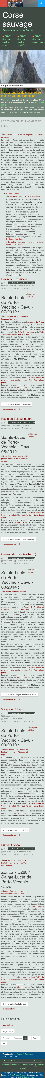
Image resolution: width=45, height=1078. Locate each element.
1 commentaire (9, 1009)
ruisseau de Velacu (36, 322)
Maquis (13, 1061)
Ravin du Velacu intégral (17, 418)
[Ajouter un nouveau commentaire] (19, 409)
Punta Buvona (10, 845)
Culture (30, 1065)
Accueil (19, 1054)
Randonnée (6, 1065)
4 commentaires (9, 409)
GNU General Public (27, 1077)
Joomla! (22, 1075)
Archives (41, 1065)
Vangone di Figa (12, 709)
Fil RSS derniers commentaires (38, 39)
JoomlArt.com (14, 1075)
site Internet (22, 387)
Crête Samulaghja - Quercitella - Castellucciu (22, 333)
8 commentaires (9, 699)
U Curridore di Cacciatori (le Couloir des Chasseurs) (22, 608)
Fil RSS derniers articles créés (7, 41)
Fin (4, 1043)
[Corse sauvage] (15, 3)
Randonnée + (15, 1065)
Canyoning (37, 1061)
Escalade (29, 1061)
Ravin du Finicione (9, 1025)
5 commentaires (9, 544)
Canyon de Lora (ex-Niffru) (18, 554)
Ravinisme (29, 1054)
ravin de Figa (36, 906)
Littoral (24, 1065)
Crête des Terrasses (26, 332)
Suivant (36, 1038)
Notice (22, 1068)
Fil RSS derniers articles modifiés (22, 41)
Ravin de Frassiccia (14, 279)
